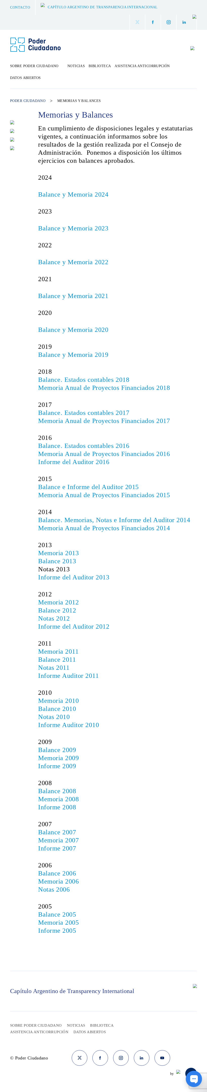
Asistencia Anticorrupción (142, 66)
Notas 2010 (54, 717)
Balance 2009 (57, 750)
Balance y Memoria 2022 (73, 262)
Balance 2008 (57, 791)
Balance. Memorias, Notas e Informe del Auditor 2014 (114, 520)
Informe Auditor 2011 (68, 675)
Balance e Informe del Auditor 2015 (89, 487)
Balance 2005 (57, 914)
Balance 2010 (57, 708)
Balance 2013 (57, 561)
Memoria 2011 (58, 651)
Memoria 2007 (58, 840)
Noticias (76, 66)
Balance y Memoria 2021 (73, 296)
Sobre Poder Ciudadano (36, 1025)
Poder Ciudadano (27, 101)
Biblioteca (100, 66)
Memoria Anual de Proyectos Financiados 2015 (104, 495)
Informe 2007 (57, 848)
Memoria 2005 (58, 922)
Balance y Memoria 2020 (73, 329)
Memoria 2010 (58, 700)
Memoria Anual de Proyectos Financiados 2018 (104, 387)
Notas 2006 (54, 889)
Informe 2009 (57, 766)
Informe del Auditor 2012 (73, 626)
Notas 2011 (53, 667)
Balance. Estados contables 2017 (83, 412)
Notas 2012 (54, 618)
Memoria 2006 (58, 881)
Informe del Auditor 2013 (73, 577)
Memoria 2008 (58, 799)
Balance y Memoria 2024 (73, 194)
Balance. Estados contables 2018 (83, 379)
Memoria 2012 (58, 602)
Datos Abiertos (25, 78)
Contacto (20, 7)
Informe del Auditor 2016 (73, 462)
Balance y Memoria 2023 (73, 228)
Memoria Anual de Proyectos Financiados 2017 (104, 420)
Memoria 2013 (58, 553)
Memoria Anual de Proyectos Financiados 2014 (104, 528)
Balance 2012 (57, 610)
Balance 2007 (57, 832)
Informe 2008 (57, 807)
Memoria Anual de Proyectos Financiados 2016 (104, 454)
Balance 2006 (57, 873)
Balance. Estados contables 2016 (83, 445)
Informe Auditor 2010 (68, 725)
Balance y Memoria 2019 (73, 354)
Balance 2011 (57, 659)
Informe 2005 (57, 930)
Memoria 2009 (58, 758)
